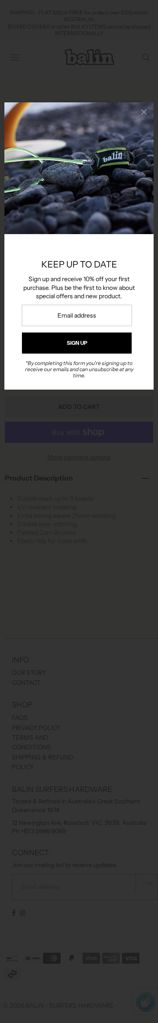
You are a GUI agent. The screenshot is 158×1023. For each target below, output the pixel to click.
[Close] (144, 112)
